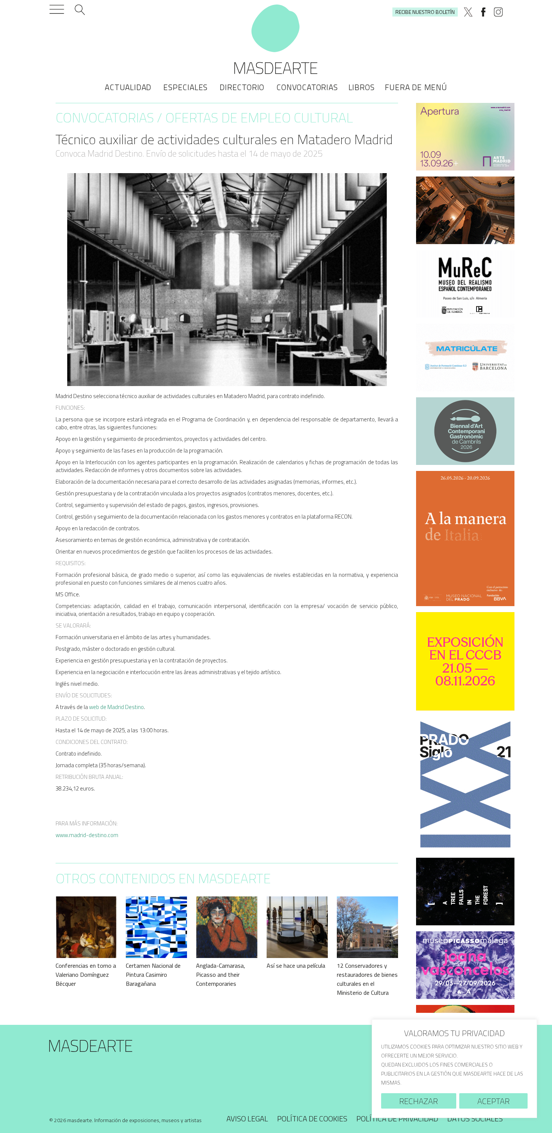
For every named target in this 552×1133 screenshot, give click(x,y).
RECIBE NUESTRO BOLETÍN (425, 12)
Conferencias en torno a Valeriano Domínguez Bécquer (86, 974)
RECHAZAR (418, 1101)
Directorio (242, 87)
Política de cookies (312, 1118)
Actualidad (128, 87)
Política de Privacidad (397, 1118)
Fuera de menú (416, 87)
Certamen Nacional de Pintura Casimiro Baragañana (153, 974)
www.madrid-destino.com (87, 835)
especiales (185, 87)
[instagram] (498, 12)
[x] (468, 12)
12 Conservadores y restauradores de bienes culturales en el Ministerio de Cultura (367, 979)
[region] (454, 1068)
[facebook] (483, 12)
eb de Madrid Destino (118, 707)
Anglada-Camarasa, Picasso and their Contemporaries (220, 974)
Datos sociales (475, 1118)
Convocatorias (307, 87)
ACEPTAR (493, 1101)
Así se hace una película (296, 965)
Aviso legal (247, 1118)
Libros (361, 87)
